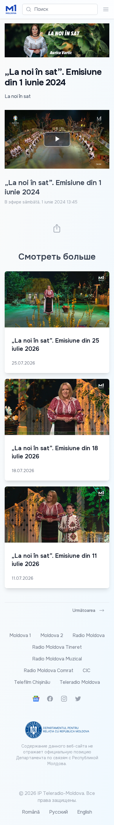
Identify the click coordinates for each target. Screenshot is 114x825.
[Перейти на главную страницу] (11, 9)
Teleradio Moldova (80, 682)
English (84, 812)
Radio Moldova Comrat (48, 670)
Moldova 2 (51, 635)
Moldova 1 (20, 635)
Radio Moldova (88, 635)
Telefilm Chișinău (32, 682)
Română (31, 812)
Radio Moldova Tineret (57, 647)
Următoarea (83, 610)
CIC (86, 670)
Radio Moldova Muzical (57, 659)
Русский (58, 812)
